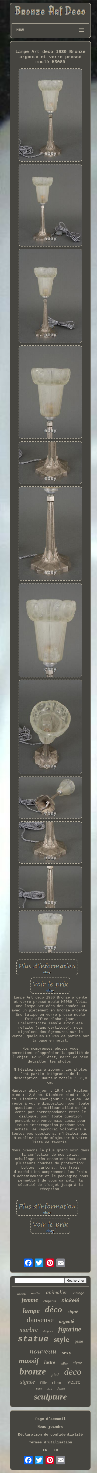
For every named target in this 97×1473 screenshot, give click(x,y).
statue (33, 1339)
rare (39, 1388)
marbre (28, 1329)
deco (72, 1372)
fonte (61, 1388)
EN (45, 1450)
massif (29, 1361)
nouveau (43, 1350)
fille (43, 1382)
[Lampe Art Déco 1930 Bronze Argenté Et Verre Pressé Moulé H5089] (50, 115)
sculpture (50, 1396)
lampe (31, 1310)
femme (30, 1299)
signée (27, 1382)
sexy (66, 1352)
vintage (78, 1293)
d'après (48, 1331)
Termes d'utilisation (50, 1442)
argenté (66, 1321)
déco (53, 1309)
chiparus (49, 1301)
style (61, 1339)
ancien (21, 1293)
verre (74, 1381)
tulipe (64, 1363)
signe (77, 1362)
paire (79, 1341)
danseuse (40, 1320)
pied (55, 1374)
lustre (49, 1362)
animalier (56, 1292)
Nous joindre (50, 1427)
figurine (69, 1329)
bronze (32, 1371)
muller (36, 1293)
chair (57, 1382)
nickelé (70, 1300)
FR (56, 1450)
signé (73, 1311)
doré (49, 1389)
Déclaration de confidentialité (50, 1434)
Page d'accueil (50, 1419)
